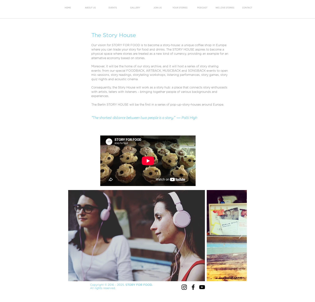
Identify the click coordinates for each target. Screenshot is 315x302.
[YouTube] (202, 287)
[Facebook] (193, 287)
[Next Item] (240, 235)
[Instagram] (184, 287)
